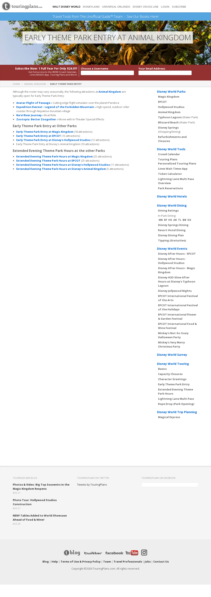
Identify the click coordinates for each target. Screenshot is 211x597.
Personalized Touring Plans (177, 163)
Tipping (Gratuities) (172, 240)
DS (189, 220)
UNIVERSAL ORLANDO (116, 6)
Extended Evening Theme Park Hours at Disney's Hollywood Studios (63, 165)
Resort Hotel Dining (172, 230)
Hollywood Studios (171, 107)
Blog (45, 561)
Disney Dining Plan (171, 235)
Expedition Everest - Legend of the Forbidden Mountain (55, 107)
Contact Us (161, 561)
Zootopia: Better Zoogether (36, 119)
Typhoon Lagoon (170, 117)
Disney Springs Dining (173, 225)
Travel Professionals (128, 561)
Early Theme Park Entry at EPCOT (38, 136)
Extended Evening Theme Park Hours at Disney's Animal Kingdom (61, 169)
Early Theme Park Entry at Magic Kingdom (44, 132)
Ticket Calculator (170, 174)
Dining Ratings (168, 210)
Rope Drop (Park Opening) (176, 404)
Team (107, 561)
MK (161, 220)
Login (165, 6)
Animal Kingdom (35, 83)
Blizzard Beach (168, 122)
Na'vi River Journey (29, 115)
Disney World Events (172, 249)
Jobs (148, 561)
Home (16, 83)
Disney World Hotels (172, 196)
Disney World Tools (171, 149)
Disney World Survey (172, 355)
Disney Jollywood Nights (175, 291)
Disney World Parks (171, 91)
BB (184, 220)
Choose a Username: (95, 68)
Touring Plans (167, 159)
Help (55, 561)
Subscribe (179, 6)
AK (175, 220)
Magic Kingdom (168, 96)
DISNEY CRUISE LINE (145, 6)
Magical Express (169, 417)
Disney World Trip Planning (177, 412)
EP (165, 220)
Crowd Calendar (169, 154)
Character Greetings (172, 379)
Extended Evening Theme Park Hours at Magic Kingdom (54, 156)
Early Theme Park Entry (174, 384)
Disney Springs (168, 127)
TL (179, 220)
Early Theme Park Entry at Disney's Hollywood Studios (53, 140)
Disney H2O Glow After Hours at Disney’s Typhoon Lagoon (176, 281)
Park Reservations (170, 188)
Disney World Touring (173, 364)
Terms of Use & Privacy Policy (81, 561)
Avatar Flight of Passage (33, 103)
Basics (162, 369)
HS (170, 220)
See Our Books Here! (142, 16)
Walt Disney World (66, 6)
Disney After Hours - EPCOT (177, 253)
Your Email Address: (152, 68)
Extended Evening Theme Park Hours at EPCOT (48, 160)
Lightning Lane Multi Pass (176, 399)
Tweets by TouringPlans (92, 484)
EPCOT (162, 102)
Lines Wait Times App (173, 168)
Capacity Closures (170, 374)
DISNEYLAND (91, 6)
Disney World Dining (172, 205)
